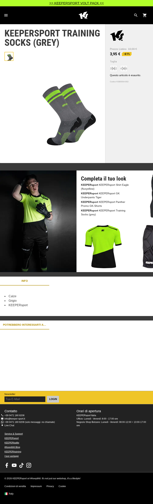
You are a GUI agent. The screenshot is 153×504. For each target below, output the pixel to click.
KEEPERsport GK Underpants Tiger (100, 195)
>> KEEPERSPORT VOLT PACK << (76, 3)
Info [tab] (24, 280)
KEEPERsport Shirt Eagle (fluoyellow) (105, 186)
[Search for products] (136, 15)
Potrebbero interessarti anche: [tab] (24, 324)
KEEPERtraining (12, 451)
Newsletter (9, 394)
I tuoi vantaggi (11, 456)
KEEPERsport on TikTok (21, 465)
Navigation (5, 15)
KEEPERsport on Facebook (6, 465)
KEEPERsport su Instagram (28, 465)
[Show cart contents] (145, 15)
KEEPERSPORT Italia (83, 15)
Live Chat (9, 425)
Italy (11, 493)
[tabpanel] (65, 301)
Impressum (36, 486)
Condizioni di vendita (15, 486)
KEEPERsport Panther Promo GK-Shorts (103, 203)
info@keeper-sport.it (14, 418)
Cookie (62, 486)
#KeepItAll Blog (12, 447)
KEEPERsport (11, 438)
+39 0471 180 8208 (14, 415)
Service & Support (13, 434)
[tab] (8, 56)
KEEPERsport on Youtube (14, 465)
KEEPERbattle (11, 442)
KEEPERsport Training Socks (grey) (103, 212)
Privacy (50, 486)
